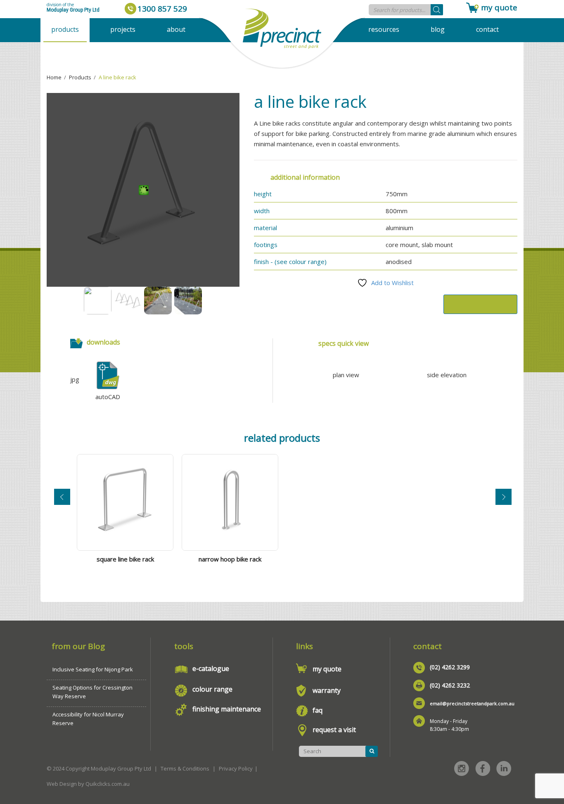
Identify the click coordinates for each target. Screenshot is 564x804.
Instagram (461, 768)
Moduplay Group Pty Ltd (73, 10)
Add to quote (480, 304)
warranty (327, 690)
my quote (499, 7)
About (176, 29)
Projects (122, 29)
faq (317, 710)
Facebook (482, 768)
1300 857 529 (162, 8)
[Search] (437, 9)
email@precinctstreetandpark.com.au (472, 703)
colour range (212, 689)
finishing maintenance (226, 709)
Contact (487, 29)
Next (503, 497)
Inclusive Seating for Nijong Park (92, 669)
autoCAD (107, 396)
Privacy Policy (236, 768)
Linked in (503, 768)
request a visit (334, 729)
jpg (74, 379)
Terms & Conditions (185, 768)
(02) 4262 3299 (450, 667)
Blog (438, 29)
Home (54, 77)
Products (65, 29)
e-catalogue (210, 668)
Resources (383, 29)
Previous (62, 497)
